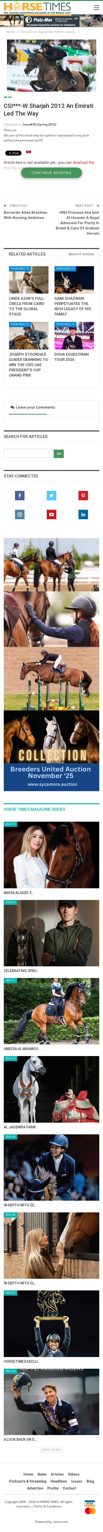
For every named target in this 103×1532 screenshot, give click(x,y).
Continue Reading (51, 172)
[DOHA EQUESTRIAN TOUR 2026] (74, 335)
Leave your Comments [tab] (34, 407)
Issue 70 (11, 900)
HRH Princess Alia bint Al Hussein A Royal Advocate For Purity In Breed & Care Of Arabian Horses (77, 223)
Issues (76, 1323)
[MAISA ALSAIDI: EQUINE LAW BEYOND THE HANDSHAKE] (51, 696)
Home (28, 1316)
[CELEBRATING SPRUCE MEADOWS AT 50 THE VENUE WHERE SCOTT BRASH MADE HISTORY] (51, 774)
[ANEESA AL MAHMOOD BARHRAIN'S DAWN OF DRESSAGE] (51, 853)
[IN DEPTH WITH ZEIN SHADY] (51, 1009)
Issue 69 (11, 978)
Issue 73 (11, 665)
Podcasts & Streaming (27, 1323)
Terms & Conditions (47, 1348)
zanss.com (60, 1363)
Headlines (58, 1323)
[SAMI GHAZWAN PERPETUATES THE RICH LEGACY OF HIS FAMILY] (74, 280)
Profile (52, 1330)
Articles (57, 1316)
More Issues (51, 1291)
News (42, 1316)
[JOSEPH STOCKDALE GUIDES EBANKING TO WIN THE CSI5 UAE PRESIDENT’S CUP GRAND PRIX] (28, 335)
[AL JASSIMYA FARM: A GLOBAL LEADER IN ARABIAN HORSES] (51, 931)
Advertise (35, 1330)
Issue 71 (11, 822)
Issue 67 (11, 1134)
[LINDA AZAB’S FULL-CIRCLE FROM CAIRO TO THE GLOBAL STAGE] (28, 280)
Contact (69, 1330)
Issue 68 (11, 1056)
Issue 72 (11, 743)
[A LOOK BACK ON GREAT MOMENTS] (51, 1243)
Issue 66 (11, 1212)
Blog (90, 1323)
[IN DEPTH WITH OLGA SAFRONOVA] (51, 1087)
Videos (74, 1316)
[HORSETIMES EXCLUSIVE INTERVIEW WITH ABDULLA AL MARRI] (51, 1165)
